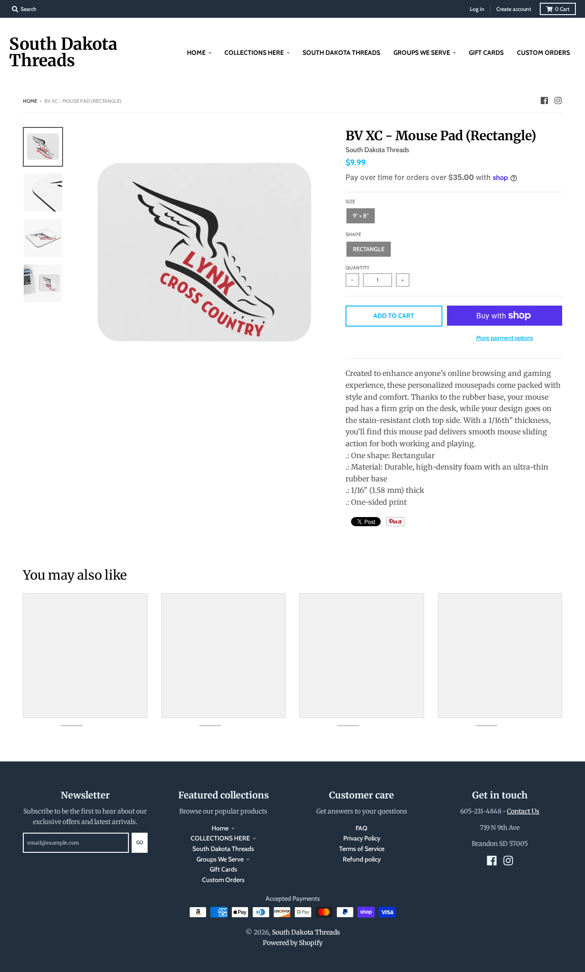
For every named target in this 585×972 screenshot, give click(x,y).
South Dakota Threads (63, 52)
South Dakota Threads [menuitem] (341, 52)
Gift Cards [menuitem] (486, 52)
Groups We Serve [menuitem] (422, 52)
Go (139, 842)
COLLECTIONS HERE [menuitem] (254, 52)
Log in (477, 8)
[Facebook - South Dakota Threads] (544, 100)
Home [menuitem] (196, 52)
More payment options (504, 337)
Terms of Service (361, 849)
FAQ (361, 828)
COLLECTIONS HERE (220, 838)
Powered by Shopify (293, 943)
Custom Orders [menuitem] (543, 52)
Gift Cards (223, 869)
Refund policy (362, 859)
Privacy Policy (361, 838)
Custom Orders (223, 880)
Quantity (358, 267)
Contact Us (523, 811)
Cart (562, 8)
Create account (513, 8)
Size (350, 201)
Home (30, 101)
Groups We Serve (220, 859)
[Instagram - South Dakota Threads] (558, 100)
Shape (353, 234)
